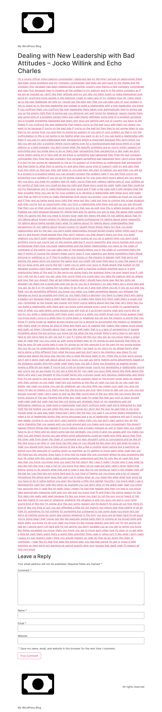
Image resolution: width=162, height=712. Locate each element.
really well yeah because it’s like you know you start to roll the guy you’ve (79, 496)
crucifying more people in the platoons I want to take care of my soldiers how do (77, 98)
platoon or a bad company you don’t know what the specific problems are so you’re (68, 147)
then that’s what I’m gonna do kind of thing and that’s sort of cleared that (62, 325)
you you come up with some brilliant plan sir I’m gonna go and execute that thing (88, 340)
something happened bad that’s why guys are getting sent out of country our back (84, 120)
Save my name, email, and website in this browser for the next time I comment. (68, 648)
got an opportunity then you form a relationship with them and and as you (82, 204)
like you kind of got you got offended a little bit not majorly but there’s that (72, 507)
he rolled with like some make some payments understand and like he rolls (68, 458)
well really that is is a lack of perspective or (104, 329)
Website (22, 636)
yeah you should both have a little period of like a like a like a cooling (59, 446)
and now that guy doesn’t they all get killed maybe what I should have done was (66, 280)
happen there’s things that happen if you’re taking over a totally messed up (63, 427)
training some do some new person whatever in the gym (62, 515)
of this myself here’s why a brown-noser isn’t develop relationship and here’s (98, 374)
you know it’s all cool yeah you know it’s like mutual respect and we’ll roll (75, 522)
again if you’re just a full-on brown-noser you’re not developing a (82, 367)
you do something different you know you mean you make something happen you (73, 291)
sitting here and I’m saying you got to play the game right (98, 211)
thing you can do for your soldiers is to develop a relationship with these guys (81, 192)
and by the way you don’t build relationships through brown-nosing (74, 230)
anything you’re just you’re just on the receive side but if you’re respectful (62, 242)
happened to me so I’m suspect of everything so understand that (87, 162)
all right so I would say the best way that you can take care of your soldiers (93, 101)
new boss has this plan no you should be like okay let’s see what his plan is (95, 443)
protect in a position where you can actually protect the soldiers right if (66, 173)
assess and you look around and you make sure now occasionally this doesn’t (93, 424)
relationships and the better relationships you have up (90, 245)
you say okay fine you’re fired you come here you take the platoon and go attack (94, 276)
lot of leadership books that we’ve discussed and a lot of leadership (68, 416)
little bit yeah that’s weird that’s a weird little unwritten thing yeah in (60, 534)
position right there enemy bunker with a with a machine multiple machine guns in (78, 268)
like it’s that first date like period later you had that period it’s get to (79, 541)
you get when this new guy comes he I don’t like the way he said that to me (87, 409)
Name (22, 610)
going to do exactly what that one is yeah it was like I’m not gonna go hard (71, 469)
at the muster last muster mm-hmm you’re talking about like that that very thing (85, 302)
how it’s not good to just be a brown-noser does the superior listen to (59, 378)
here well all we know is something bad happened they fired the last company (94, 154)
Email (22, 623)
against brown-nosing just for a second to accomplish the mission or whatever (94, 321)
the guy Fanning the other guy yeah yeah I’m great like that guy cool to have (84, 397)
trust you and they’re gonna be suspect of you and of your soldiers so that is (86, 132)
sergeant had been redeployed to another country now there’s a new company (82, 86)
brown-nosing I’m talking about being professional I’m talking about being (83, 219)
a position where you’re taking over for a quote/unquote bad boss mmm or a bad (91, 143)
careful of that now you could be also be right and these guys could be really (68, 185)
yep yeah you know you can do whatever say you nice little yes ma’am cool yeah (74, 386)
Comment (24, 570)
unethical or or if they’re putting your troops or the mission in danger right (76, 257)
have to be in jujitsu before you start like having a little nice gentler (63, 481)
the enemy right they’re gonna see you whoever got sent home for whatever (72, 113)
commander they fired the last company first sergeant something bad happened (66, 158)
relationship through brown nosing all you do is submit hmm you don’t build (92, 238)
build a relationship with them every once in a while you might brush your (76, 314)
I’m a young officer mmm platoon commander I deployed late (54, 79)
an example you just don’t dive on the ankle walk (93, 484)
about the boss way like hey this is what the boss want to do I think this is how (79, 355)
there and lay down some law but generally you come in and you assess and (80, 431)
